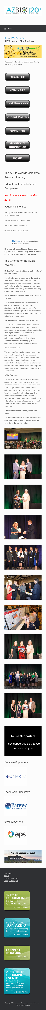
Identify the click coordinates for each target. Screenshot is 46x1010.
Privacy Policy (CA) (11, 880)
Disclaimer (8, 873)
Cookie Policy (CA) (11, 878)
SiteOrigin (26, 1005)
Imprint (6, 875)
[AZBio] (23, 11)
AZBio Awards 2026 (18, 38)
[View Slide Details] (15, 776)
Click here (16, 241)
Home (6, 38)
